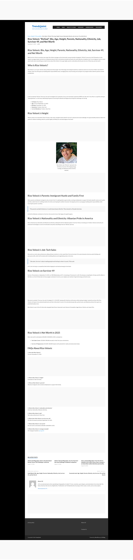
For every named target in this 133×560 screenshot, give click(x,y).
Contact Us (84, 529)
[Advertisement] (66, 10)
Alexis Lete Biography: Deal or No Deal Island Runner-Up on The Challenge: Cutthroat (40, 461)
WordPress (97, 537)
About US (83, 522)
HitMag (103, 537)
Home (58, 27)
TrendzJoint (39, 26)
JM (38, 44)
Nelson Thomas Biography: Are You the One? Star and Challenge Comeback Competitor (66, 461)
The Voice (98, 27)
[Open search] (101, 27)
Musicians (80, 27)
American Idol (89, 27)
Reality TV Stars (71, 27)
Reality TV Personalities (36, 36)
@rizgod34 (41, 430)
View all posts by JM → (43, 488)
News (63, 27)
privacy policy (31, 522)
